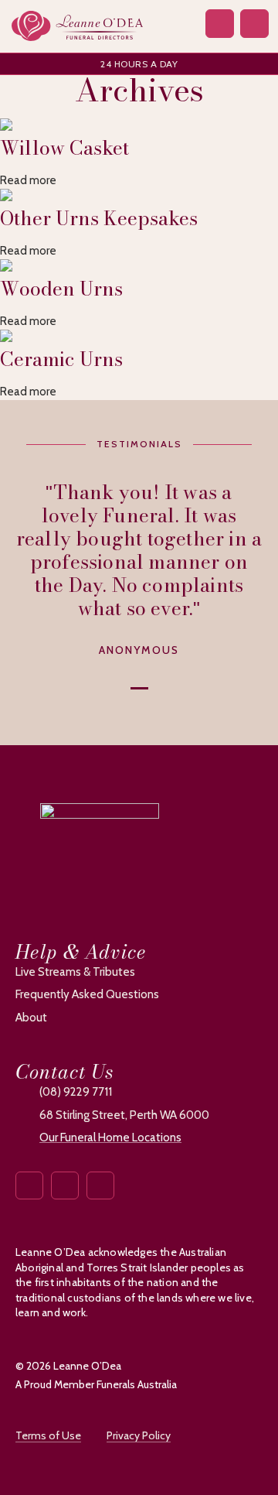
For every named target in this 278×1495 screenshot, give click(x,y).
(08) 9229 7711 (75, 1092)
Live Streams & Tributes (75, 972)
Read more (28, 180)
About (31, 1018)
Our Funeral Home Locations (110, 1137)
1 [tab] (139, 686)
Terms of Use (48, 1435)
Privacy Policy (139, 1435)
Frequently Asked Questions (87, 994)
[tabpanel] (139, 570)
